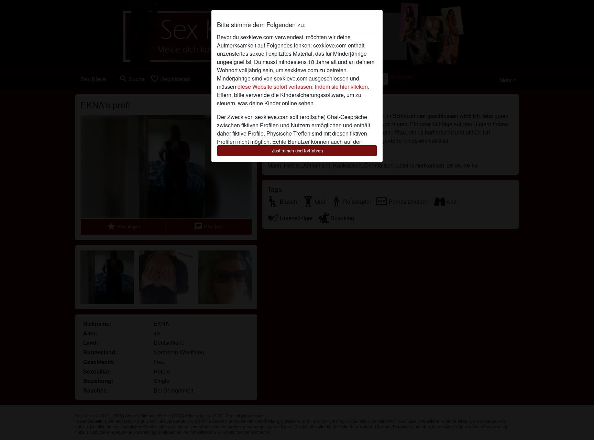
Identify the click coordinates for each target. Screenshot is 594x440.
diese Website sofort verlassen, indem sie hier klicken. (303, 86)
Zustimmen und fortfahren (297, 150)
